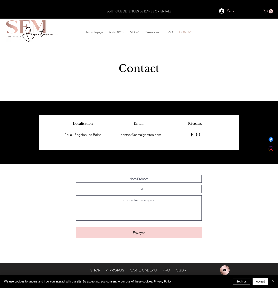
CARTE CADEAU (143, 270)
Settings (241, 281)
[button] (269, 11)
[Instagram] (271, 149)
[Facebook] (271, 139)
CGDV (181, 270)
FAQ (166, 270)
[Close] (273, 281)
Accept (260, 281)
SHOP (98, 270)
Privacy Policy (163, 281)
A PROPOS (115, 270)
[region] (225, 269)
